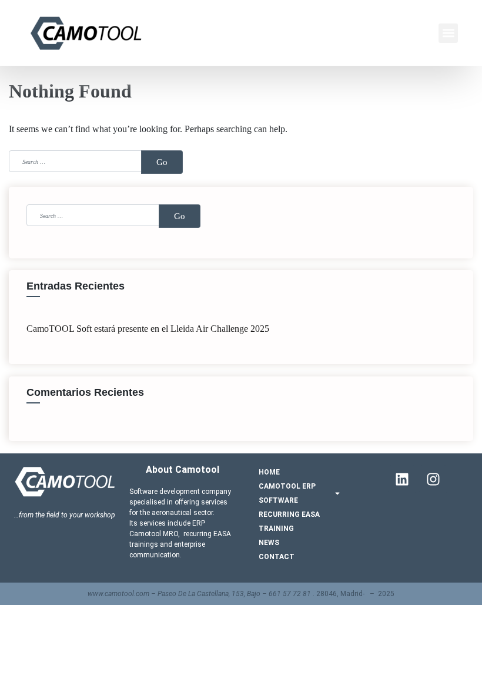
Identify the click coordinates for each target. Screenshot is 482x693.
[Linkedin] (402, 479)
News (269, 543)
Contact (276, 557)
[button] (448, 33)
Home (269, 472)
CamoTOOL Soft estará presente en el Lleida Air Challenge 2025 (147, 329)
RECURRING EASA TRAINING (289, 521)
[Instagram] (433, 479)
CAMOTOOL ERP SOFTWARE (287, 493)
